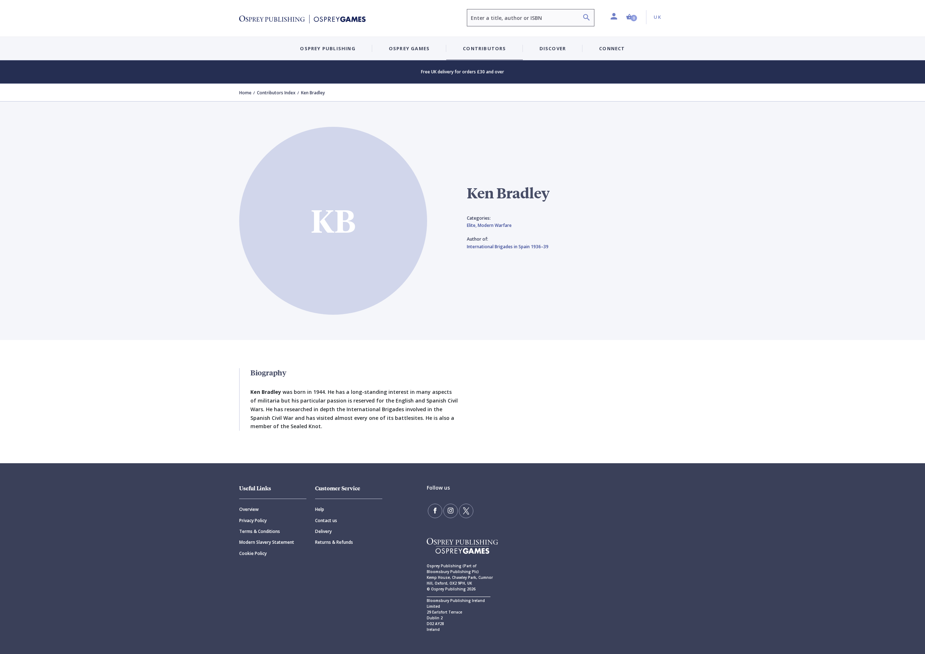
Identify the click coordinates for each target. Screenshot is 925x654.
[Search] (586, 18)
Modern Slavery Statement (266, 542)
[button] (631, 17)
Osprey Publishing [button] (327, 48)
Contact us (326, 520)
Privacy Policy (253, 520)
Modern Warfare (495, 225)
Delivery (323, 531)
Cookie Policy (253, 553)
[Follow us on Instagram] (450, 511)
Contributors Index (276, 93)
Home (245, 93)
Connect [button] (612, 48)
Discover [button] (552, 48)
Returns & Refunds (334, 542)
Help (319, 509)
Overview (249, 509)
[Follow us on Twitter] (466, 511)
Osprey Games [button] (409, 48)
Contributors (484, 48)
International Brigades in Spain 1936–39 (507, 247)
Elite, (472, 225)
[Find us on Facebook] (435, 511)
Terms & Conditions (259, 531)
